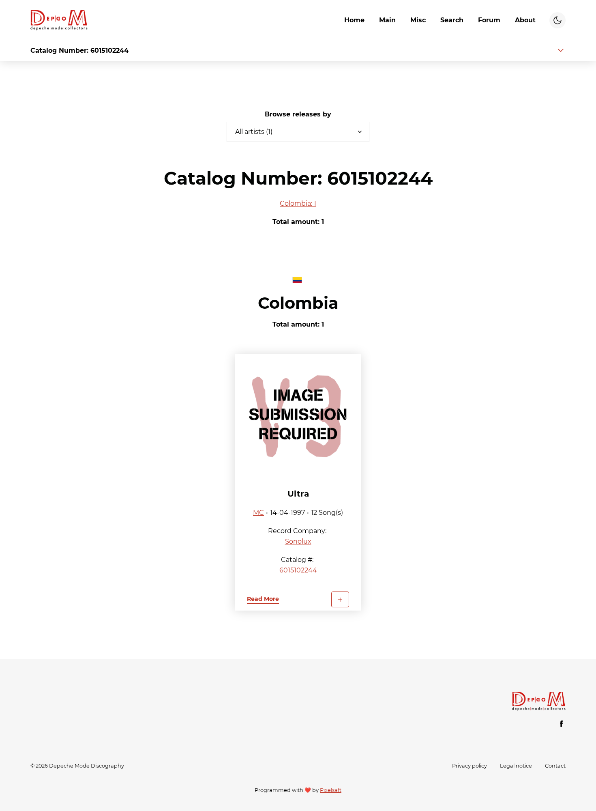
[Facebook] (561, 723)
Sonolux (298, 541)
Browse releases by (298, 114)
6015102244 (298, 570)
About (525, 20)
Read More (263, 598)
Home (354, 20)
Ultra (298, 494)
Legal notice (516, 766)
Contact (555, 766)
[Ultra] (298, 415)
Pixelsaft (330, 790)
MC (258, 512)
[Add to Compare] (340, 599)
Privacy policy (469, 766)
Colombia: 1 (298, 203)
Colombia (298, 303)
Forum (489, 20)
